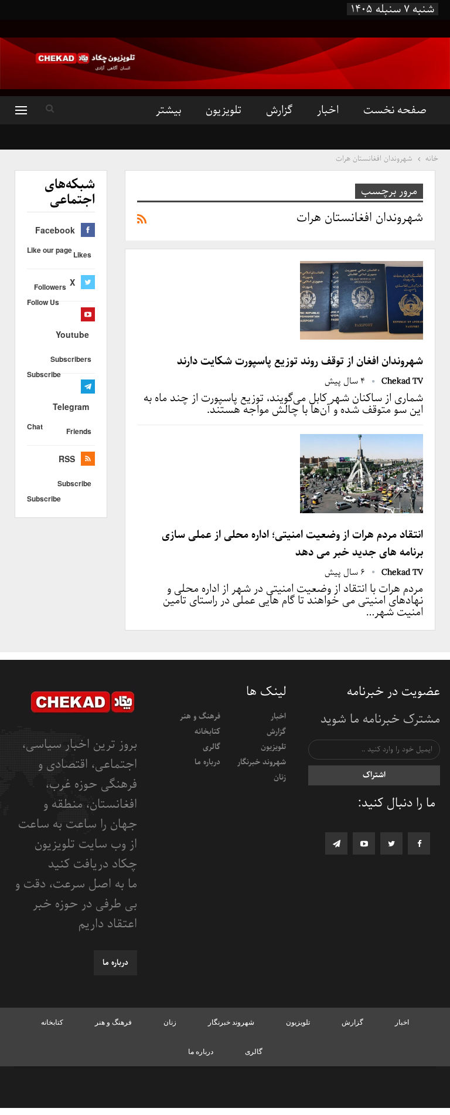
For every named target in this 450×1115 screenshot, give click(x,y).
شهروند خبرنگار (261, 762)
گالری (211, 747)
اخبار (328, 110)
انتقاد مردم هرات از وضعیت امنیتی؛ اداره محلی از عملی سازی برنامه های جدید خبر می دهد (292, 544)
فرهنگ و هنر (200, 716)
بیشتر (168, 110)
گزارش (279, 110)
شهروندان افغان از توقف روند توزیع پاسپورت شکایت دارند (300, 361)
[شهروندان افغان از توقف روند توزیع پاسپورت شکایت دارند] (361, 300)
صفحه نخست (395, 110)
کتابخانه (207, 731)
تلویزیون (223, 110)
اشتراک (374, 775)
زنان (280, 777)
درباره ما (207, 762)
